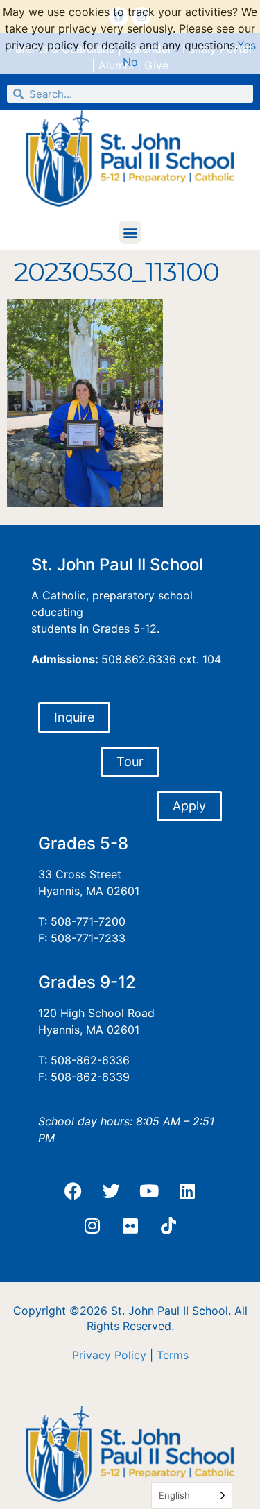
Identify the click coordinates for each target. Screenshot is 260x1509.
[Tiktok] (168, 1226)
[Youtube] (149, 1191)
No (130, 62)
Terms (173, 1355)
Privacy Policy (109, 1355)
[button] (130, 232)
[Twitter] (111, 1191)
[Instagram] (92, 1226)
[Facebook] (72, 1191)
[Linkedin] (187, 1191)
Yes (246, 45)
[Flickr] (130, 1226)
